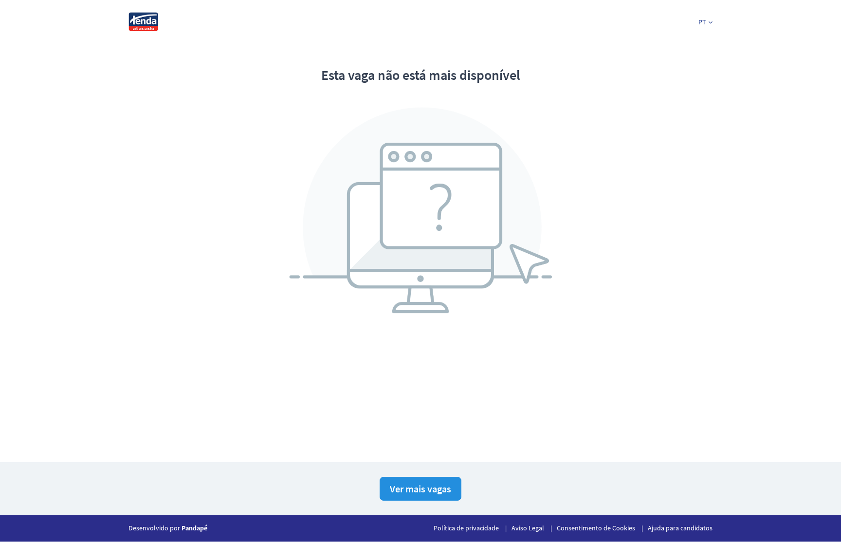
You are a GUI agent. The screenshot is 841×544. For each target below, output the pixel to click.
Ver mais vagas (420, 489)
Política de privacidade (466, 528)
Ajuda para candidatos (680, 528)
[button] (705, 22)
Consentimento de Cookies (596, 528)
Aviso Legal (528, 528)
